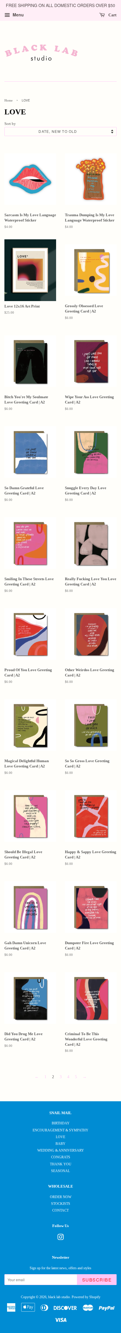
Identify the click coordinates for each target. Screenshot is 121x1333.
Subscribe (97, 1280)
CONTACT (60, 1210)
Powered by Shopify (86, 1297)
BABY (60, 1144)
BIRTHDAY (61, 1123)
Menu (17, 15)
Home (8, 100)
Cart (112, 15)
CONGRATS (60, 1157)
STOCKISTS (60, 1204)
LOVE (60, 1137)
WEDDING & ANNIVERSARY (60, 1150)
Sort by (10, 124)
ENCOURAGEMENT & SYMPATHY (60, 1130)
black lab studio (59, 1297)
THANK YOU (60, 1164)
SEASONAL (60, 1171)
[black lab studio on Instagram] (60, 1238)
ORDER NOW (60, 1197)
